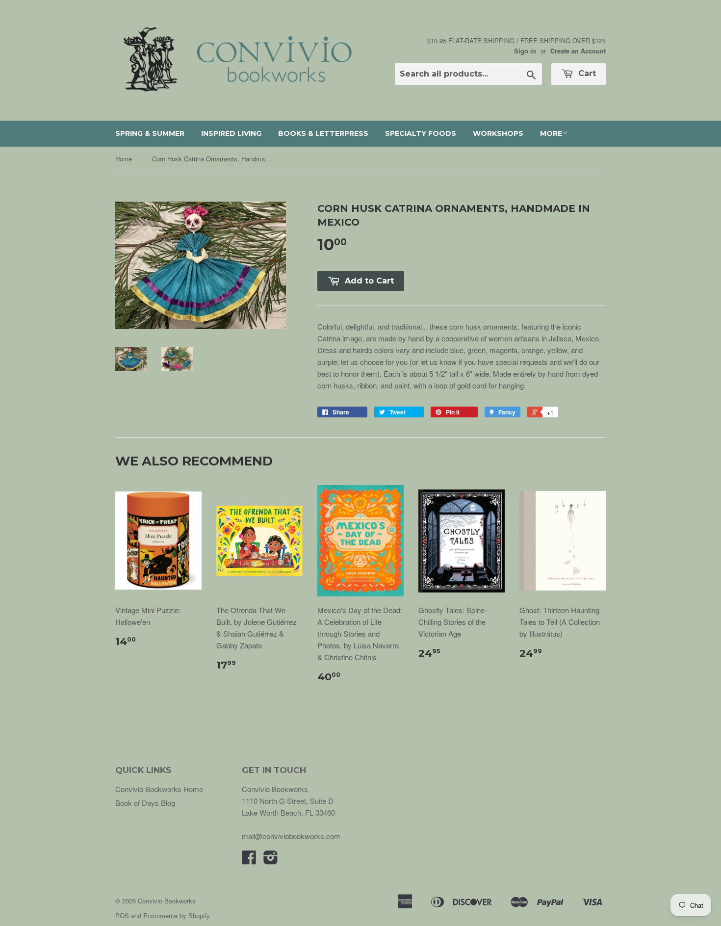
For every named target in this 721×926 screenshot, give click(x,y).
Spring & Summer (149, 133)
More (551, 133)
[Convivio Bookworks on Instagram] (270, 860)
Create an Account (578, 51)
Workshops (498, 133)
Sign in (525, 51)
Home (123, 158)
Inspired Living (231, 133)
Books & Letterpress (323, 133)
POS (122, 915)
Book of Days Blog (145, 802)
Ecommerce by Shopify (176, 915)
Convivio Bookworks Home (159, 789)
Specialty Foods (420, 133)
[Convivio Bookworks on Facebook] (249, 860)
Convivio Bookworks (167, 900)
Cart (586, 73)
